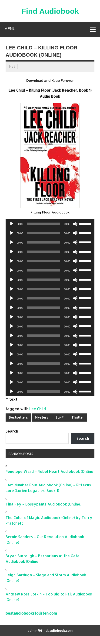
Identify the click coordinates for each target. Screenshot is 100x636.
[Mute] (75, 223)
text (13, 399)
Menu (10, 29)
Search (12, 431)
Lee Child (37, 408)
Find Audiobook (50, 11)
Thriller (77, 417)
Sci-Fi (60, 417)
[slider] (85, 223)
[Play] (11, 223)
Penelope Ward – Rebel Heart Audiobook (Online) (50, 471)
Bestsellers (18, 417)
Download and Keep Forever (50, 80)
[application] (50, 223)
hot (12, 66)
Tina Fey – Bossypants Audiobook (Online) (43, 504)
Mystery (42, 417)
